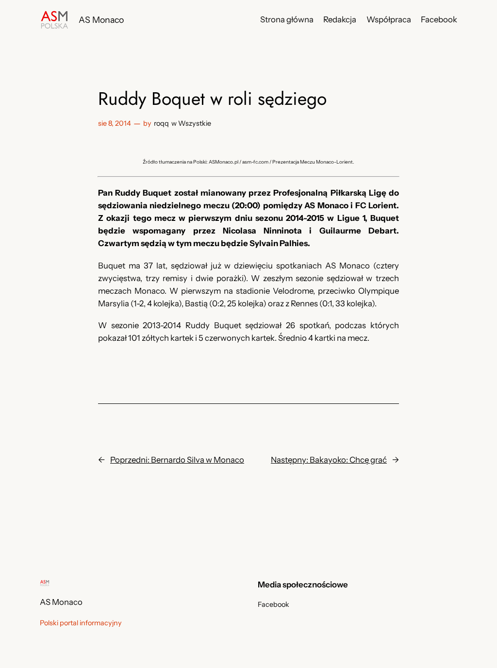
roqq (161, 123)
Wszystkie (194, 123)
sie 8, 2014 (114, 123)
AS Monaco (101, 20)
